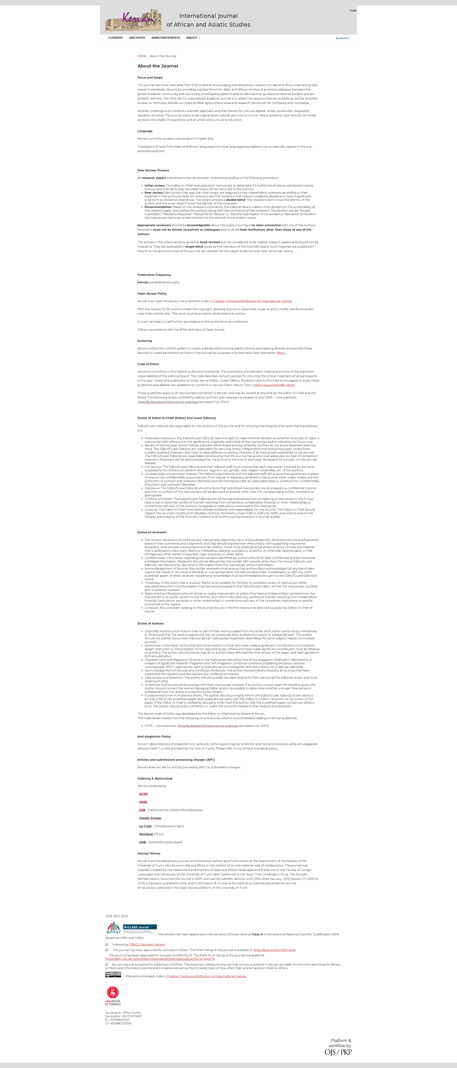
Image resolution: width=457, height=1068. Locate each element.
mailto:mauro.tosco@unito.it (274, 385)
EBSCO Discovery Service (147, 944)
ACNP (143, 794)
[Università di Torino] (112, 1006)
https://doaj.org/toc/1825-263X (274, 950)
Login (353, 10)
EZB (142, 810)
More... (281, 353)
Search (343, 38)
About (192, 37)
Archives (137, 37)
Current (115, 37)
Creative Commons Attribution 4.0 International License (252, 301)
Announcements (165, 37)
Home (142, 56)
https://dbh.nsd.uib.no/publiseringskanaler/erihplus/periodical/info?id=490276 (160, 959)
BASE (143, 802)
